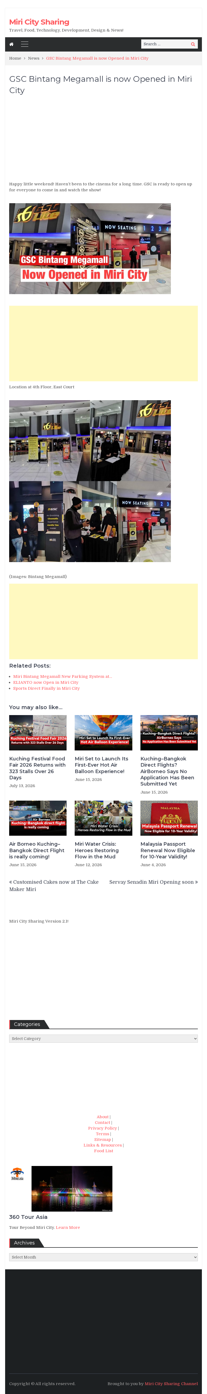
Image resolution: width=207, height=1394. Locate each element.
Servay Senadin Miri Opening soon (151, 882)
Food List (103, 1150)
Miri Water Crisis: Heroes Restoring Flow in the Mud (97, 850)
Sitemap (102, 1139)
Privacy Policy (102, 1128)
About (103, 1116)
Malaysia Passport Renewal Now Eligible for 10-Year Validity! (167, 850)
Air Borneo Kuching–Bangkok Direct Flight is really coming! (36, 850)
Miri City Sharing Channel (171, 1383)
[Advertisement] (103, 140)
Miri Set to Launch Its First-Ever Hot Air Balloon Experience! (101, 765)
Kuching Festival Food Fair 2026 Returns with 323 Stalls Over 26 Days (37, 768)
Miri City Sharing (39, 21)
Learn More (68, 1227)
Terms (102, 1133)
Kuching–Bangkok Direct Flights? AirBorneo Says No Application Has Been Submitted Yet (167, 771)
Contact (102, 1122)
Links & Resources (103, 1145)
